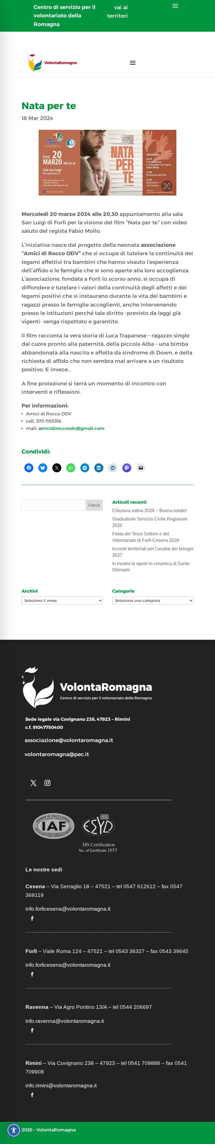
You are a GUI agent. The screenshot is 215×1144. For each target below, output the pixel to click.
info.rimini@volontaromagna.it (61, 1085)
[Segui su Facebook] (32, 918)
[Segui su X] (33, 783)
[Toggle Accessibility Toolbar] (13, 1130)
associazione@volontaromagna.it (69, 740)
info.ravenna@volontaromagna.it (64, 1021)
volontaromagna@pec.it (57, 754)
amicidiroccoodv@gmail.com (71, 428)
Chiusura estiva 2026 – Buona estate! (149, 510)
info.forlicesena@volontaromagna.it (67, 909)
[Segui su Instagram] (47, 783)
